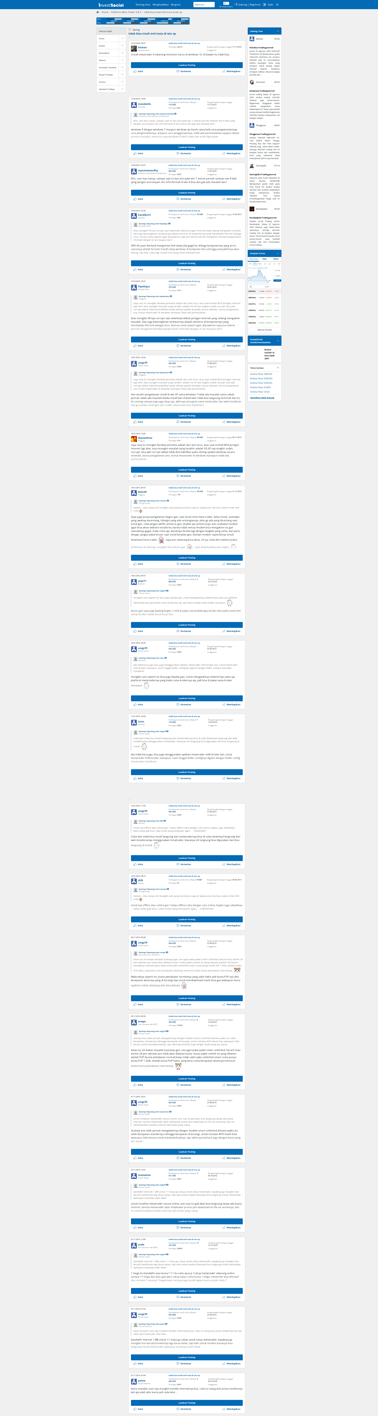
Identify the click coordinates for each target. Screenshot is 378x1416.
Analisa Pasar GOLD (260, 391)
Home (105, 12)
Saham (102, 60)
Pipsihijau (144, 286)
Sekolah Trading (106, 89)
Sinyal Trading (106, 74)
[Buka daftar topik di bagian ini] (122, 38)
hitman (142, 47)
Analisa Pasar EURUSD (261, 382)
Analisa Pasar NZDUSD (261, 378)
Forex (101, 38)
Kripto (102, 45)
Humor (102, 82)
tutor (141, 721)
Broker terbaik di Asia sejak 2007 (269, 354)
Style (270, 4)
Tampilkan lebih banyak (262, 397)
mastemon (144, 1175)
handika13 (144, 214)
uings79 (142, 362)
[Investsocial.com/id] (110, 4)
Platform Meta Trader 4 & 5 (126, 12)
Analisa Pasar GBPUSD (261, 374)
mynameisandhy (148, 170)
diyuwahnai (145, 437)
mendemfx (144, 104)
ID (277, 4)
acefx (141, 1244)
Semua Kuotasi (265, 330)
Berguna (175, 4)
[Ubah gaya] (265, 4)
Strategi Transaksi (107, 67)
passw (141, 1380)
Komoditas (104, 53)
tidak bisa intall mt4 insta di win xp (163, 12)
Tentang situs (143, 4)
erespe (142, 1021)
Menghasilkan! (161, 4)
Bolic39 (142, 492)
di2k (140, 880)
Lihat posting (175, 113)
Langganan (211, 50)
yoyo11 (142, 581)
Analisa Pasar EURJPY (260, 387)
